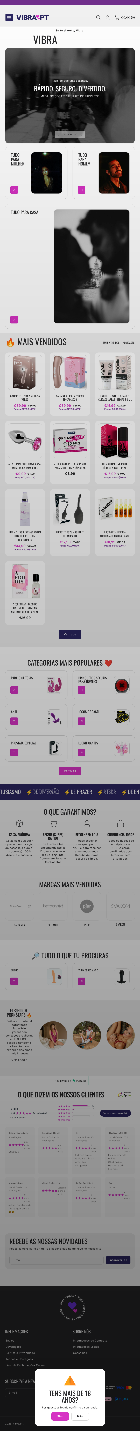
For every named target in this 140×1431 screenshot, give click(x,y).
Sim (60, 1416)
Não (80, 1416)
